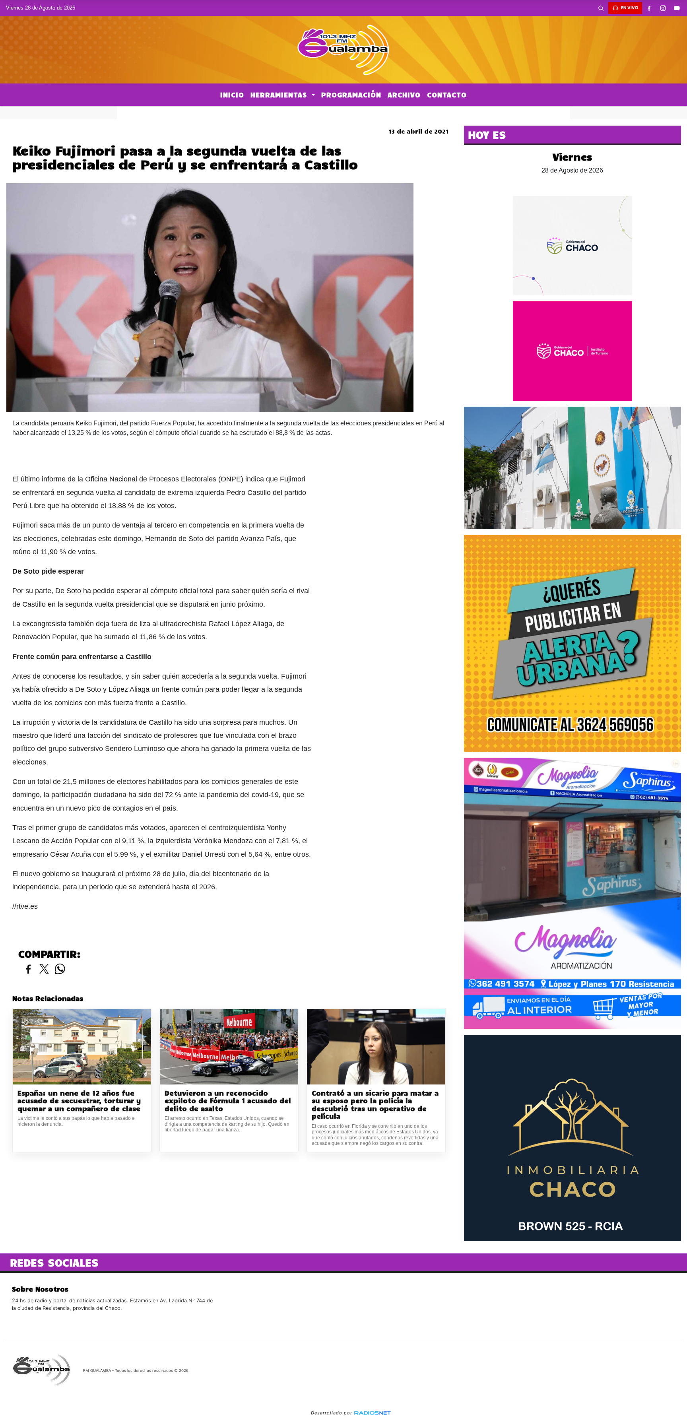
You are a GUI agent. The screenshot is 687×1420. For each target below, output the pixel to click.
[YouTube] (677, 8)
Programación (351, 95)
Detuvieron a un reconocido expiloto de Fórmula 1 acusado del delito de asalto (228, 1100)
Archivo (404, 95)
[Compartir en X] (44, 969)
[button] (601, 8)
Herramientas (280, 95)
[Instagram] (663, 8)
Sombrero (343, 112)
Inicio (232, 95)
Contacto (447, 95)
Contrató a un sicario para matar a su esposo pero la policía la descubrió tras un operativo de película (375, 1104)
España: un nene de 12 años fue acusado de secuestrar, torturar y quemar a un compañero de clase (79, 1100)
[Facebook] (649, 8)
